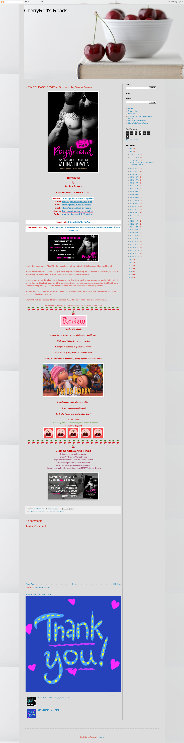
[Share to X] (68, 509)
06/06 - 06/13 (135, 195)
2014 (130, 277)
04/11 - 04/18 (135, 215)
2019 (130, 263)
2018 (130, 266)
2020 (130, 260)
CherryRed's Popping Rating (138, 123)
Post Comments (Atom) (42, 588)
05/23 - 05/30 (135, 200)
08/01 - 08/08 (135, 177)
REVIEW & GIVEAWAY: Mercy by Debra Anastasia (54, 698)
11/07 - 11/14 (135, 154)
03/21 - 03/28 (135, 224)
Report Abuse (132, 140)
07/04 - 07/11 (135, 186)
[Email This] (63, 509)
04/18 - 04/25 (135, 212)
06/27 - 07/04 (135, 189)
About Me (131, 114)
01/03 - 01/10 (135, 256)
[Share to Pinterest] (72, 509)
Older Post (116, 584)
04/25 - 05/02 (135, 209)
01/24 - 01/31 (135, 247)
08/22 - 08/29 (135, 174)
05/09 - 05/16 (135, 206)
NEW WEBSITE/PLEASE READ (38, 595)
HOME (130, 108)
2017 (130, 269)
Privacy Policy (133, 111)
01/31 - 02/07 (135, 244)
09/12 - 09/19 (135, 168)
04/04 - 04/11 (135, 218)
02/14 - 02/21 (135, 239)
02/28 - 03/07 (135, 233)
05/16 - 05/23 (135, 203)
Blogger (101, 737)
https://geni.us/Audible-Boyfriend (77, 214)
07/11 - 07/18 (135, 183)
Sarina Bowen (60, 512)
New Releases (50, 512)
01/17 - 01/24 (135, 250)
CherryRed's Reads (45, 10)
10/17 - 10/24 (135, 157)
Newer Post (30, 584)
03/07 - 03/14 (135, 230)
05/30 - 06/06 (135, 198)
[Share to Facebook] (70, 509)
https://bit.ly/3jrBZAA (79, 222)
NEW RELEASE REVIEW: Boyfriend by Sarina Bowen (142, 163)
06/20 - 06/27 (135, 192)
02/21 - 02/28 (135, 236)
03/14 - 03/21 (135, 227)
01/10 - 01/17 (135, 253)
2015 (130, 274)
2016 (130, 272)
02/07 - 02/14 (135, 241)
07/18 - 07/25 (135, 180)
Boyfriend (34, 512)
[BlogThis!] (65, 509)
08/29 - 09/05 (135, 171)
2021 (130, 152)
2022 (130, 149)
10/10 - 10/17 (135, 160)
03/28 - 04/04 (135, 221)
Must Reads (41, 512)
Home (74, 584)
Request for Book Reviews (137, 120)
